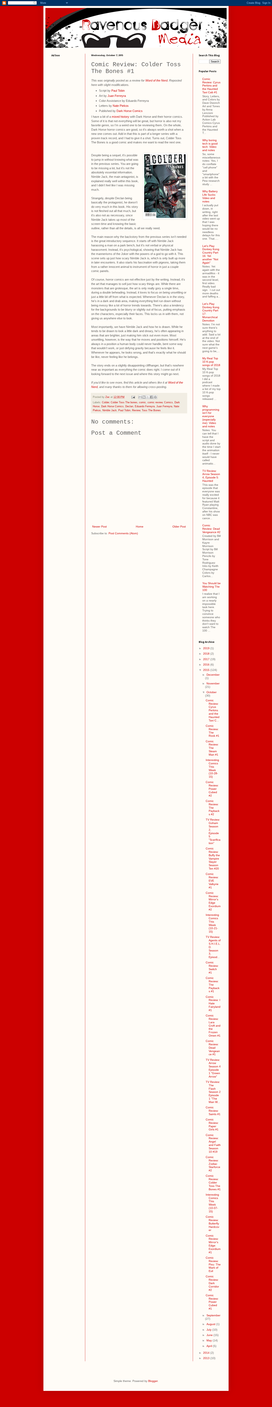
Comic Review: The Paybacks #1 (212, 984)
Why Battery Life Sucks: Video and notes (210, 196)
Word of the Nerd (156, 80)
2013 (206, 1358)
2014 (206, 1352)
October (211, 692)
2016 (206, 664)
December (213, 674)
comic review (155, 402)
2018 (206, 653)
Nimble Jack (109, 410)
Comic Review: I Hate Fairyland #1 (213, 1003)
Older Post (179, 526)
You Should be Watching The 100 (211, 587)
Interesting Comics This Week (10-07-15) (212, 1203)
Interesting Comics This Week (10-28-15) (212, 768)
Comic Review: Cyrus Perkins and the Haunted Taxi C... (212, 710)
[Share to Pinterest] (155, 397)
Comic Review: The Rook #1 (212, 730)
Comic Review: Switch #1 (212, 967)
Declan (129, 406)
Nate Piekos (121, 105)
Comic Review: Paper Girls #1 (212, 1124)
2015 (206, 669)
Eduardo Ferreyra (145, 406)
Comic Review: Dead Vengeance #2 (211, 529)
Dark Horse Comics (129, 111)
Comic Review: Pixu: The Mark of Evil (213, 1264)
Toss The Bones (151, 410)
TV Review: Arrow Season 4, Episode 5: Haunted (211, 475)
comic (142, 402)
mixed (116, 116)
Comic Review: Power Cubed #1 (212, 1302)
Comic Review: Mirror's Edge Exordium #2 (213, 901)
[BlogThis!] (144, 397)
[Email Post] (133, 397)
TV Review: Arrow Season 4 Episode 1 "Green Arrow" (213, 1068)
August (211, 1324)
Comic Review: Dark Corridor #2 (212, 1283)
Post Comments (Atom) (123, 533)
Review (136, 410)
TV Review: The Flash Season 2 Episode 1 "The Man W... (213, 1092)
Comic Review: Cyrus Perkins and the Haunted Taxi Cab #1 (211, 85)
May (209, 1340)
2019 (206, 648)
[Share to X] (148, 397)
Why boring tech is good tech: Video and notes (210, 145)
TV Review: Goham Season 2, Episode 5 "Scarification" (213, 831)
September (213, 1315)
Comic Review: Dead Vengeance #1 (213, 1047)
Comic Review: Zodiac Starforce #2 (213, 1163)
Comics (168, 402)
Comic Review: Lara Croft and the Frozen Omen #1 (213, 1025)
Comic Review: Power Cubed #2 (212, 788)
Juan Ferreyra (117, 95)
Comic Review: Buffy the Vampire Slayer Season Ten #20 (213, 858)
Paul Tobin (118, 90)
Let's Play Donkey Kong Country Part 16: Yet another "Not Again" (210, 254)
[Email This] (140, 397)
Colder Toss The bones (124, 402)
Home (139, 526)
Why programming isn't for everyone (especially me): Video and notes (210, 416)
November (213, 683)
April (209, 1346)
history (124, 116)
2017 (206, 659)
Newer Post (99, 526)
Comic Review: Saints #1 (213, 1111)
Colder (105, 402)
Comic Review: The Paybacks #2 (212, 807)
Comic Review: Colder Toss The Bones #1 (213, 1182)
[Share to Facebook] (152, 397)
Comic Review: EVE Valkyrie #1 (212, 880)
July (209, 1329)
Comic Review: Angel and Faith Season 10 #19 (213, 1143)
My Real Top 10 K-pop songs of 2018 (211, 362)
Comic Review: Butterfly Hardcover (212, 1223)
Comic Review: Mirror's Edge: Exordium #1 (213, 1244)
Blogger (153, 1381)
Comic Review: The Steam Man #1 (212, 748)
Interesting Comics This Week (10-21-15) (212, 923)
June (209, 1335)
